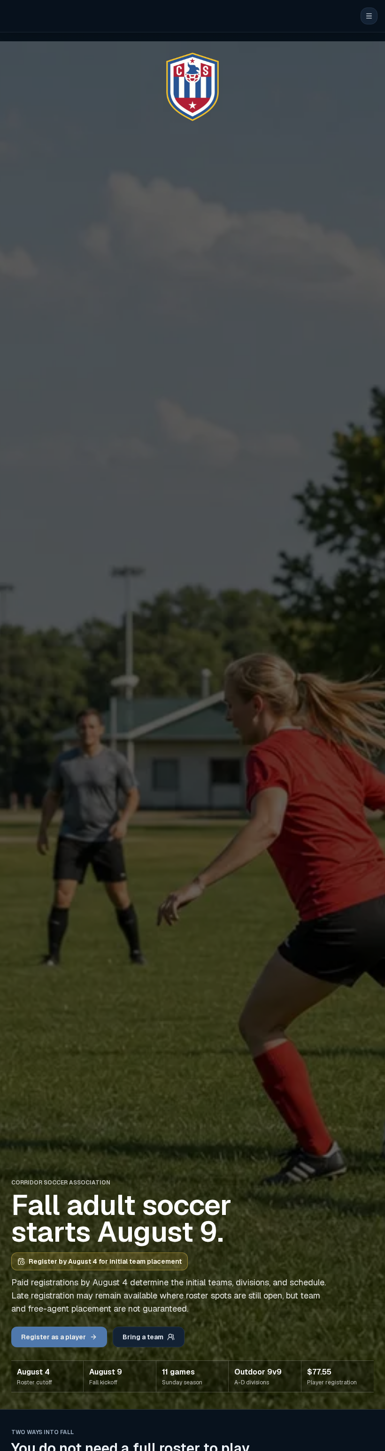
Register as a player (53, 1337)
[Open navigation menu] (369, 16)
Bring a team (143, 1337)
